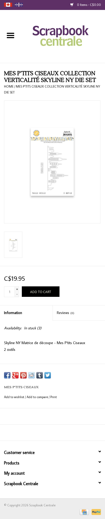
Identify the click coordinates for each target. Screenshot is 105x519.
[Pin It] (23, 375)
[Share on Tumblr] (39, 375)
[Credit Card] (84, 512)
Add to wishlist (14, 397)
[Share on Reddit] (31, 375)
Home (8, 86)
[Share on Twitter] (47, 375)
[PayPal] (95, 512)
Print (53, 397)
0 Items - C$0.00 (88, 5)
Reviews (65, 312)
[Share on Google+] (15, 375)
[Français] (19, 5)
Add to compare (38, 397)
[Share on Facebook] (7, 375)
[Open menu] (10, 35)
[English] (8, 5)
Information (13, 312)
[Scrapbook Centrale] (63, 36)
